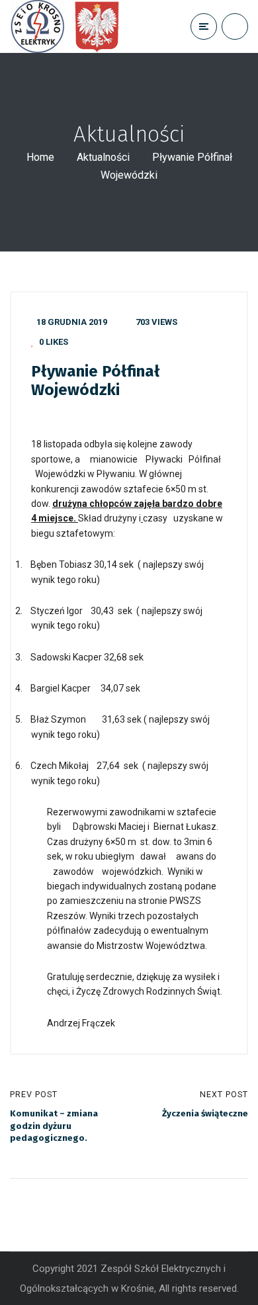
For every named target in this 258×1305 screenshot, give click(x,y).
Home (40, 157)
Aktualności (103, 157)
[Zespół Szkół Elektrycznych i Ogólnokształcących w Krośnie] (69, 26)
